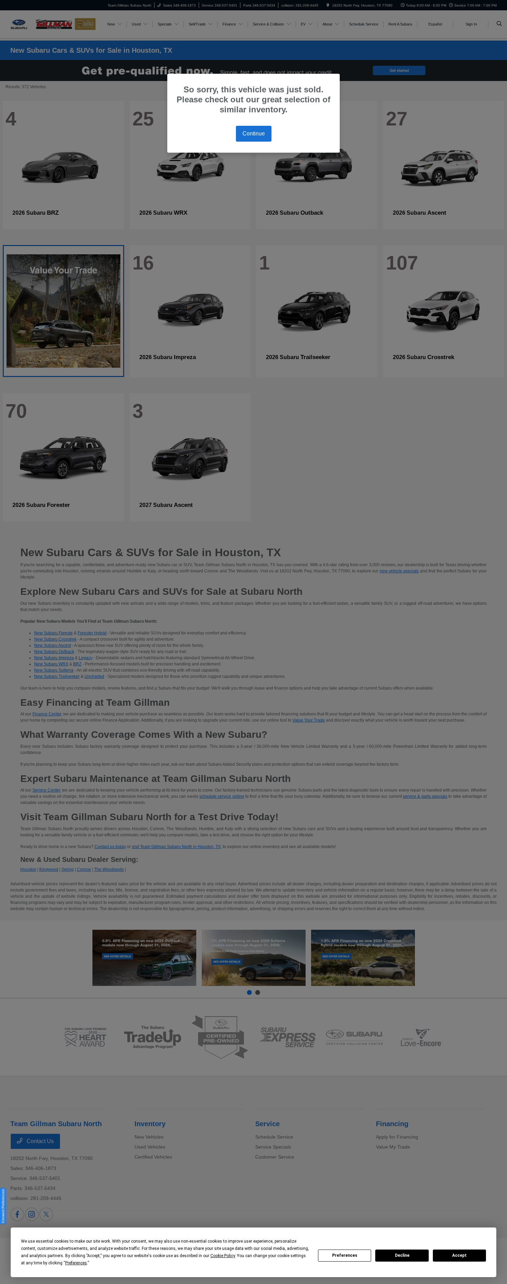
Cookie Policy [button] (222, 1255)
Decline (402, 1255)
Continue (253, 133)
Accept (459, 1255)
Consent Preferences (3, 1206)
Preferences (344, 1255)
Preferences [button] (76, 1263)
